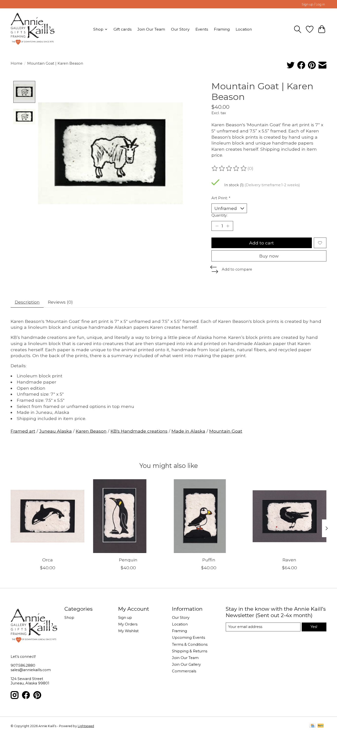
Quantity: (219, 215)
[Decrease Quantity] (216, 225)
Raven (289, 559)
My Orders (127, 624)
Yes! (314, 627)
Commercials (184, 671)
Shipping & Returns (189, 651)
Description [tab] (27, 302)
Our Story (180, 29)
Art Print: (220, 198)
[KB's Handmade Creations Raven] (289, 516)
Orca (47, 559)
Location (244, 29)
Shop (69, 617)
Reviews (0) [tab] (60, 302)
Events (201, 29)
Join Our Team (151, 29)
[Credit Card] (312, 726)
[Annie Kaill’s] (33, 29)
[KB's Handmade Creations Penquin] (128, 516)
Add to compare (237, 269)
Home (16, 63)
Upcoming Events (188, 637)
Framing (222, 29)
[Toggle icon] (297, 29)
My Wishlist (128, 631)
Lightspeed (86, 726)
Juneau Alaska (55, 431)
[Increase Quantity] (227, 225)
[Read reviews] (229, 168)
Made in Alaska (188, 431)
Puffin (208, 559)
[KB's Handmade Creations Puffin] (209, 516)
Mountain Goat (225, 431)
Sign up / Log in (313, 4)
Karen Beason (91, 431)
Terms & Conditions (189, 644)
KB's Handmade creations (139, 431)
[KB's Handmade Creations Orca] (47, 516)
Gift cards (122, 29)
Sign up (125, 617)
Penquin (128, 559)
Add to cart (261, 242)
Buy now (269, 255)
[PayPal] (321, 726)
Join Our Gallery (186, 664)
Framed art (23, 431)
